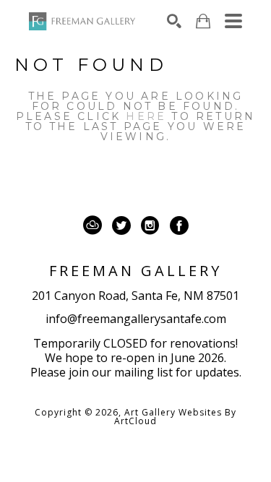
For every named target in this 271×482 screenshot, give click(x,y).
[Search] (174, 21)
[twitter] (121, 225)
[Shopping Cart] (203, 21)
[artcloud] (92, 225)
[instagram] (150, 225)
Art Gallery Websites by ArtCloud (175, 416)
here (146, 116)
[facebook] (179, 225)
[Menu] (233, 21)
